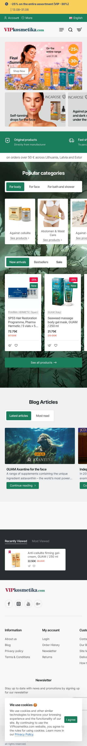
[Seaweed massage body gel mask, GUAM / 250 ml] (62, 292)
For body (15, 187)
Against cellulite (20, 233)
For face (34, 187)
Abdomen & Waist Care (53, 232)
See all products (41, 362)
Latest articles (19, 416)
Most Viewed (40, 541)
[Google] (38, 604)
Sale (59, 262)
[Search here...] (70, 29)
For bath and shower (61, 187)
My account (50, 630)
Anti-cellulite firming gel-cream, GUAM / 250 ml (44, 554)
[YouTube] (28, 604)
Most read (42, 416)
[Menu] (61, 29)
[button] (10, 345)
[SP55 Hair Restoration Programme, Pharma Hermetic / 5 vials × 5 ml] (23, 292)
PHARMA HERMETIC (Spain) (23, 312)
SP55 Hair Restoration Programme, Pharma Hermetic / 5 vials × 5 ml (22, 322)
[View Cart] (79, 29)
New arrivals (18, 262)
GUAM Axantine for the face (26, 469)
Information (13, 630)
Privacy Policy (24, 734)
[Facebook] (9, 604)
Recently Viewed (16, 541)
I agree (70, 719)
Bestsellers (41, 262)
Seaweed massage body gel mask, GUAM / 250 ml (62, 322)
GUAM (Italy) (54, 312)
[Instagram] (19, 604)
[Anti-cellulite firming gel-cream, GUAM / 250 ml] (16, 560)
